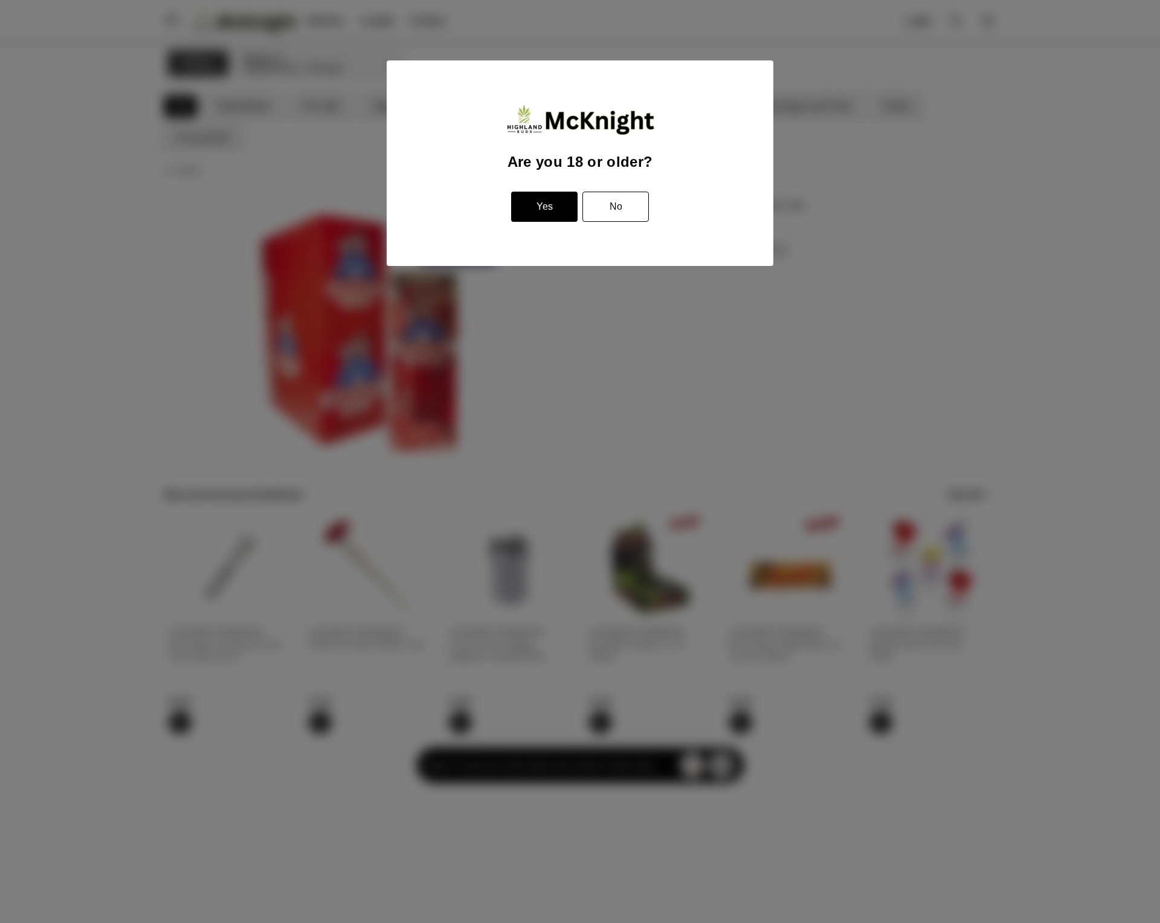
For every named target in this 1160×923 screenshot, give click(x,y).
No (616, 206)
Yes (544, 206)
